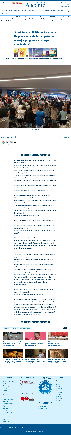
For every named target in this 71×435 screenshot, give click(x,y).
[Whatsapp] (25, 155)
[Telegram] (35, 155)
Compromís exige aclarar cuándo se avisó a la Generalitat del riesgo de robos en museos (35, 361)
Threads (59, 400)
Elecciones (6, 328)
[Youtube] (57, 394)
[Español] (20, 3)
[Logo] (35, 4)
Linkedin (59, 384)
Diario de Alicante (64, 137)
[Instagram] (27, 155)
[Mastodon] (38, 155)
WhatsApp (60, 392)
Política (65, 327)
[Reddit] (46, 155)
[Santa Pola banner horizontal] (35, 52)
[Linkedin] (43, 155)
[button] (3, 2)
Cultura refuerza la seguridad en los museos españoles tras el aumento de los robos (13, 361)
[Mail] (57, 386)
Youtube (59, 394)
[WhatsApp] (57, 392)
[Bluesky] (41, 155)
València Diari (41, 410)
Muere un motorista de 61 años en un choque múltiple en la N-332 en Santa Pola (11, 19)
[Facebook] (30, 155)
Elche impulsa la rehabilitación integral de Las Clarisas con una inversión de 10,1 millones (57, 361)
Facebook (60, 380)
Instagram (60, 382)
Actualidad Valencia (43, 406)
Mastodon (60, 398)
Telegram (60, 388)
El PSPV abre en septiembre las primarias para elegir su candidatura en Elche (59, 19)
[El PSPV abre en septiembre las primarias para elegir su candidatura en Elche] (58, 336)
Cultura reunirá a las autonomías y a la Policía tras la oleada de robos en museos (35, 19)
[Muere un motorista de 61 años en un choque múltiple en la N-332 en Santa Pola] (13, 336)
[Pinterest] (49, 155)
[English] (17, 3)
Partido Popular (14, 328)
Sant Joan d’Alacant (25, 328)
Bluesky (59, 396)
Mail (59, 386)
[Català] (14, 3)
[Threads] (57, 401)
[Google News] (22, 155)
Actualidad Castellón (43, 408)
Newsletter (9, 2)
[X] (33, 155)
